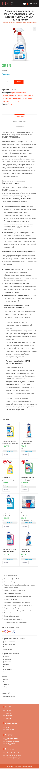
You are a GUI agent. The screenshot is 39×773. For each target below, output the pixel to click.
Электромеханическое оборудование (15, 622)
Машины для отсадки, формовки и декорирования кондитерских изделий (19, 586)
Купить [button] (6, 454)
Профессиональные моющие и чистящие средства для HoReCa (20, 612)
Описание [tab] (20, 117)
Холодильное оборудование (13, 619)
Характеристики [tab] (19, 122)
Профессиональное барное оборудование (17, 602)
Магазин (11, 22)
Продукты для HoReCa (11, 599)
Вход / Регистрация (9, 696)
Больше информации (13, 758)
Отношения (6, 667)
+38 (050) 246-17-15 (13, 753)
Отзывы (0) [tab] (19, 126)
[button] (34, 29)
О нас (8, 727)
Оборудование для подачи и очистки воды (17, 596)
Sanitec (11, 104)
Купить (19, 82)
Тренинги (6, 684)
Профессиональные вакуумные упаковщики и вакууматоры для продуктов (18, 607)
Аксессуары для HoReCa (11, 579)
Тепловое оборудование (11, 616)
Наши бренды (7, 669)
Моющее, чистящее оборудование (14, 590)
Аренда (5, 679)
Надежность (7, 659)
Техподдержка (7, 649)
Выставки (6, 664)
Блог (4, 672)
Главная (5, 22)
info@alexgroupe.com (13, 755)
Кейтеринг (6, 687)
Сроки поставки (8, 647)
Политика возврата (9, 644)
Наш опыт (6, 657)
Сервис (5, 682)
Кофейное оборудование (11, 582)
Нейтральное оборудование (12, 593)
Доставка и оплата (9, 642)
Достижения (7, 662)
